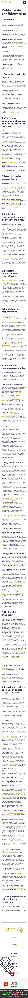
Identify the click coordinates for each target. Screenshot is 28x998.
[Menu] (25, 2)
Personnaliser (23, 994)
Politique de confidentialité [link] (14, 996)
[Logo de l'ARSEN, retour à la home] (14, 933)
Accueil (14, 950)
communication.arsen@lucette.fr (10, 95)
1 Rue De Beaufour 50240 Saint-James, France (14, 938)
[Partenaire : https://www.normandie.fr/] (6, 985)
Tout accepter (5, 994)
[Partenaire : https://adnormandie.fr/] (14, 985)
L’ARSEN (14, 953)
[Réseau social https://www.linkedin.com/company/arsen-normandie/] (17, 973)
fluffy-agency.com (10, 104)
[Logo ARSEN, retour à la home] (6, 3)
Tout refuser (15, 994)
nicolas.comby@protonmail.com (14, 112)
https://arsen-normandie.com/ (16, 43)
